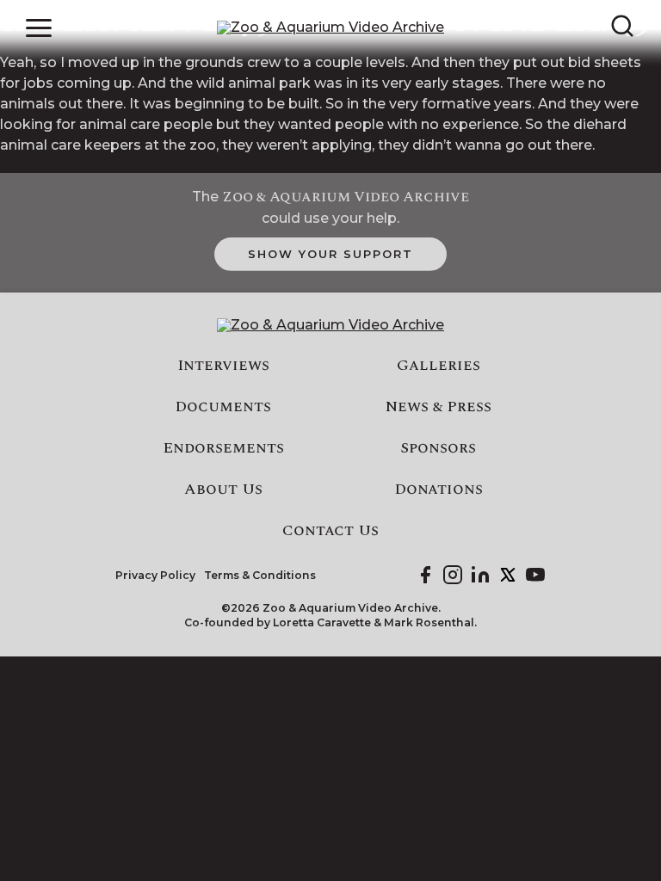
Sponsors (438, 448)
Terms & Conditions (260, 575)
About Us (223, 489)
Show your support (330, 254)
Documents (223, 407)
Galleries (438, 365)
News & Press (438, 407)
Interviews (223, 365)
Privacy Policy (155, 575)
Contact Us (330, 531)
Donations (438, 489)
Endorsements (223, 448)
